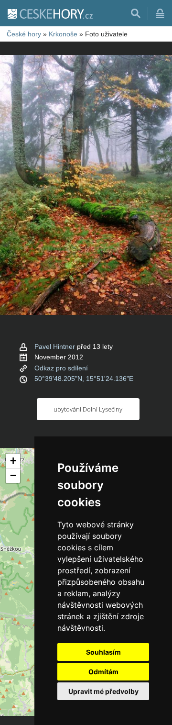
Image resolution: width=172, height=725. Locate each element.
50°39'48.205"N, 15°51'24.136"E (83, 378)
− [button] (13, 475)
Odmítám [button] (103, 672)
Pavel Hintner (54, 346)
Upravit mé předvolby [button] (103, 691)
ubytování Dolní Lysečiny (88, 409)
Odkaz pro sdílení (61, 368)
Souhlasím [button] (103, 652)
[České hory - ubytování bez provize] (50, 13)
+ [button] (13, 461)
